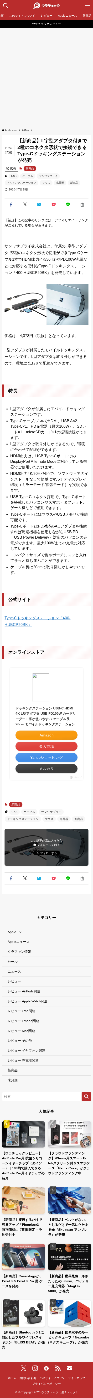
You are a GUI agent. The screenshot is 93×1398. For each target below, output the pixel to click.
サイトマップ (76, 1377)
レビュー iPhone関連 (23, 1021)
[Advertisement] (46, 77)
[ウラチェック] (46, 5)
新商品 (30, 168)
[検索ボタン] (5, 5)
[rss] (58, 1368)
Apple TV (14, 932)
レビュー (14, 981)
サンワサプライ (48, 176)
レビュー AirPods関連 (24, 991)
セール (13, 961)
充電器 (60, 182)
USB (13, 176)
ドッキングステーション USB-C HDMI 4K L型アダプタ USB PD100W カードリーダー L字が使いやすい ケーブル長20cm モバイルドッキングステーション (46, 716)
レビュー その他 (20, 1040)
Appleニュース (19, 942)
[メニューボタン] (87, 5)
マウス (46, 182)
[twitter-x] (23, 1368)
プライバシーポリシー (46, 1383)
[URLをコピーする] (82, 205)
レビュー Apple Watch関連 (27, 1001)
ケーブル (27, 176)
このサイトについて (52, 1377)
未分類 (13, 1080)
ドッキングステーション (21, 182)
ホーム (12, 1377)
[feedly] (46, 1368)
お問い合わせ (27, 1377)
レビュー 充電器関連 (23, 1060)
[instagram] (35, 1368)
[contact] (69, 1368)
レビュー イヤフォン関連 (26, 1050)
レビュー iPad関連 (21, 1011)
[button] (11, 205)
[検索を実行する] (86, 1096)
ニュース (14, 971)
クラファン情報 (19, 952)
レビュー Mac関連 (21, 1031)
